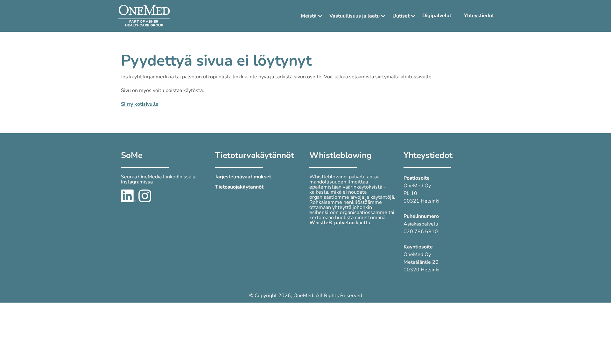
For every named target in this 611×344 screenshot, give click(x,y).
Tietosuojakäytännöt (239, 186)
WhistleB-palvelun (332, 222)
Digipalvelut (436, 15)
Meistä (309, 15)
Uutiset (401, 15)
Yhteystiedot (479, 15)
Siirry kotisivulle (139, 104)
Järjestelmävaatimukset (243, 176)
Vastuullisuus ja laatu (354, 15)
